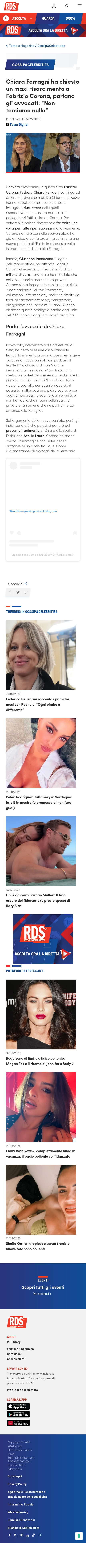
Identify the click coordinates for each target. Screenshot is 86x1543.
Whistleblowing (18, 1512)
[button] (10, 592)
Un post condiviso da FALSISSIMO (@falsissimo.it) (43, 554)
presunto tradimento (22, 430)
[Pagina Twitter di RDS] (15, 1535)
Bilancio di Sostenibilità (23, 1527)
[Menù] (79, 6)
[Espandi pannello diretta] (31, 18)
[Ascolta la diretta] (6, 18)
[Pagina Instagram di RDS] (22, 1535)
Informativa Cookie (20, 1504)
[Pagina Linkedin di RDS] (27, 1535)
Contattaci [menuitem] (14, 1354)
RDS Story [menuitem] (13, 1342)
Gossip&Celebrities (51, 45)
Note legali (15, 1476)
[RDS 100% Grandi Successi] (11, 7)
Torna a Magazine (21, 45)
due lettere (32, 207)
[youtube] (39, 1535)
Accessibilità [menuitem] (15, 1359)
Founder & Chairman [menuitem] (20, 1349)
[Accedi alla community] (54, 6)
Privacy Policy (17, 1484)
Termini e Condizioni (21, 1520)
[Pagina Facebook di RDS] (10, 1535)
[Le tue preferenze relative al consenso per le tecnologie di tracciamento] (79, 1536)
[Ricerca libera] (66, 6)
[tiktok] (33, 1535)
